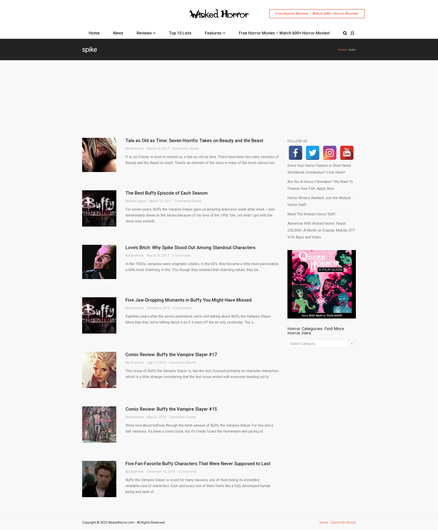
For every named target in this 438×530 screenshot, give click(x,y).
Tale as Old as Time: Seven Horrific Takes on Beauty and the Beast (194, 140)
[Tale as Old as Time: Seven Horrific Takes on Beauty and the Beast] (99, 155)
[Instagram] (330, 153)
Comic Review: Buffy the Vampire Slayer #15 (171, 409)
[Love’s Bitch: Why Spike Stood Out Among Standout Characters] (99, 262)
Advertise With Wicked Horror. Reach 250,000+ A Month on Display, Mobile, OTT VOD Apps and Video (321, 230)
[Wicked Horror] (219, 13)
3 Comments (182, 308)
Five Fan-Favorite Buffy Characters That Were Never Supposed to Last (198, 463)
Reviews (144, 33)
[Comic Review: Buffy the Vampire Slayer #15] (99, 424)
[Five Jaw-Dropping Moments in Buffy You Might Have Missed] (99, 315)
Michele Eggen (135, 201)
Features (213, 33)
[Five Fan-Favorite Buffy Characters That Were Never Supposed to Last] (99, 479)
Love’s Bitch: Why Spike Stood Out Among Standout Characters (190, 247)
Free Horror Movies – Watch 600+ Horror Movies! (316, 13)
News (118, 33)
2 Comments (181, 255)
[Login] (352, 33)
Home (94, 33)
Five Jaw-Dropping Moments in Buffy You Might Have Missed (188, 300)
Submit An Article (343, 522)
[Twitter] (312, 153)
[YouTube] (347, 153)
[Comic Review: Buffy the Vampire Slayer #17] (99, 370)
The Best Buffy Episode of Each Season (166, 193)
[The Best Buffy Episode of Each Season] (99, 208)
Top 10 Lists (180, 33)
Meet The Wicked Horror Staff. (311, 214)
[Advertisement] (219, 94)
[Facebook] (295, 153)
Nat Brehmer (134, 148)
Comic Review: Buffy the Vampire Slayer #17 (171, 354)
